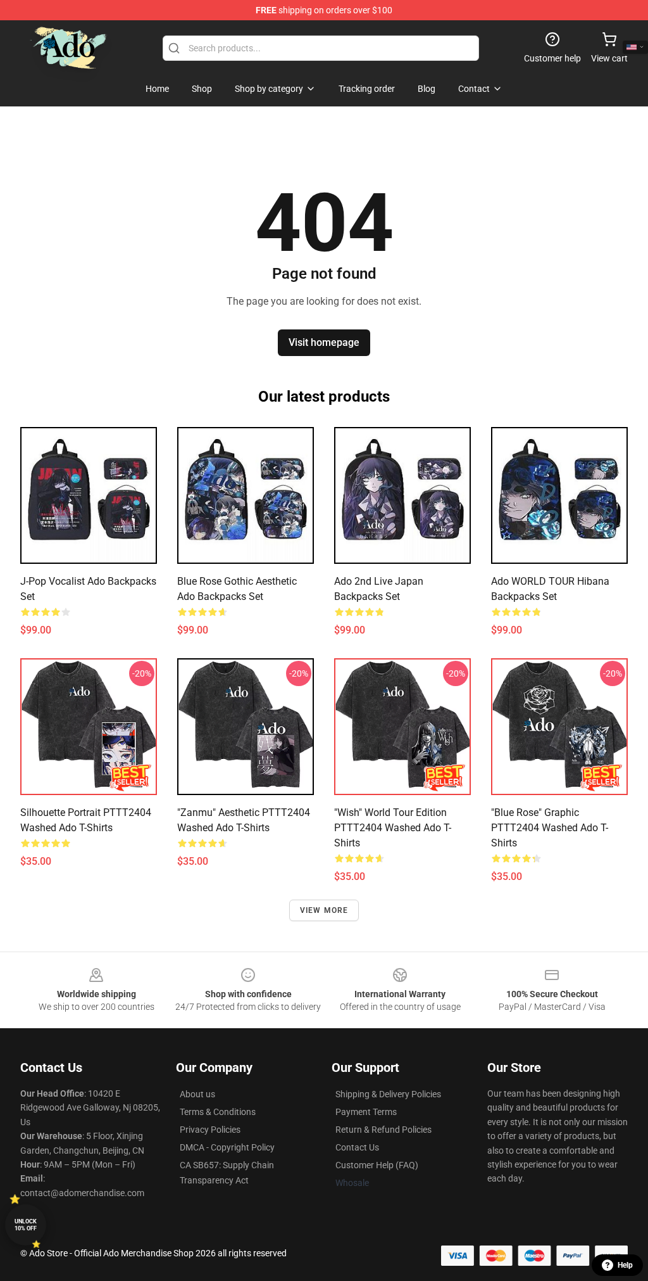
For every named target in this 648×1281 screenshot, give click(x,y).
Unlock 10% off (26, 1225)
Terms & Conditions (218, 1112)
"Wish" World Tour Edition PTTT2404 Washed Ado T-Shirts (392, 827)
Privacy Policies (210, 1130)
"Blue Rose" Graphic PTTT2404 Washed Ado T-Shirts (549, 827)
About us (197, 1094)
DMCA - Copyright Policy (227, 1147)
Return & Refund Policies (383, 1130)
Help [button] (625, 1265)
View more (324, 910)
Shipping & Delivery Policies (388, 1094)
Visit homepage (324, 342)
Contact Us (357, 1147)
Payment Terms (366, 1112)
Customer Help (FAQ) (376, 1165)
